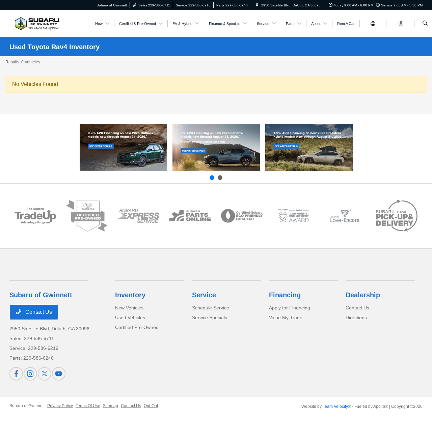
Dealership (363, 295)
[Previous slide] (212, 177)
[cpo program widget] (87, 216)
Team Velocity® (337, 406)
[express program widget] (138, 216)
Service (204, 295)
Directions (356, 317)
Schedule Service (210, 307)
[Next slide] (220, 177)
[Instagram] (30, 374)
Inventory (130, 295)
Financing (285, 295)
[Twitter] (44, 374)
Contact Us (38, 312)
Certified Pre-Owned (137, 327)
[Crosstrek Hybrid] (309, 147)
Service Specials (209, 317)
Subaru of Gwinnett (27, 405)
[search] (425, 24)
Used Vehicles (130, 317)
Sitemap (110, 405)
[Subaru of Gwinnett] (35, 23)
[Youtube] (58, 374)
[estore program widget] (190, 215)
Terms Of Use (88, 405)
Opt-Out (151, 405)
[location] (257, 5)
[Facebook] (16, 374)
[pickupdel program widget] (396, 216)
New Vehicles (129, 307)
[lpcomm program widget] (293, 215)
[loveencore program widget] (345, 215)
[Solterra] (216, 147)
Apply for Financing (289, 307)
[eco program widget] (242, 216)
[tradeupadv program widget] (35, 216)
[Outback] (123, 147)
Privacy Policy (60, 405)
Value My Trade (285, 317)
